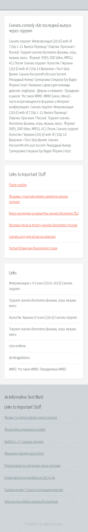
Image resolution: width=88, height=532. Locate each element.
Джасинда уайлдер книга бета (24, 453)
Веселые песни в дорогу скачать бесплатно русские (43, 225)
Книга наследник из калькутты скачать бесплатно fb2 (44, 213)
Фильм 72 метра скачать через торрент (31, 418)
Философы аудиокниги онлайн (25, 429)
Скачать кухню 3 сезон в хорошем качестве (34, 490)
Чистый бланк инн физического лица (33, 248)
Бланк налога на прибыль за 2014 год (30, 478)
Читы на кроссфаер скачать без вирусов (31, 502)
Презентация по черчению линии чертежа (32, 466)
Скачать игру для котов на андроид (32, 237)
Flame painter (18, 185)
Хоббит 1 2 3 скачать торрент (24, 442)
